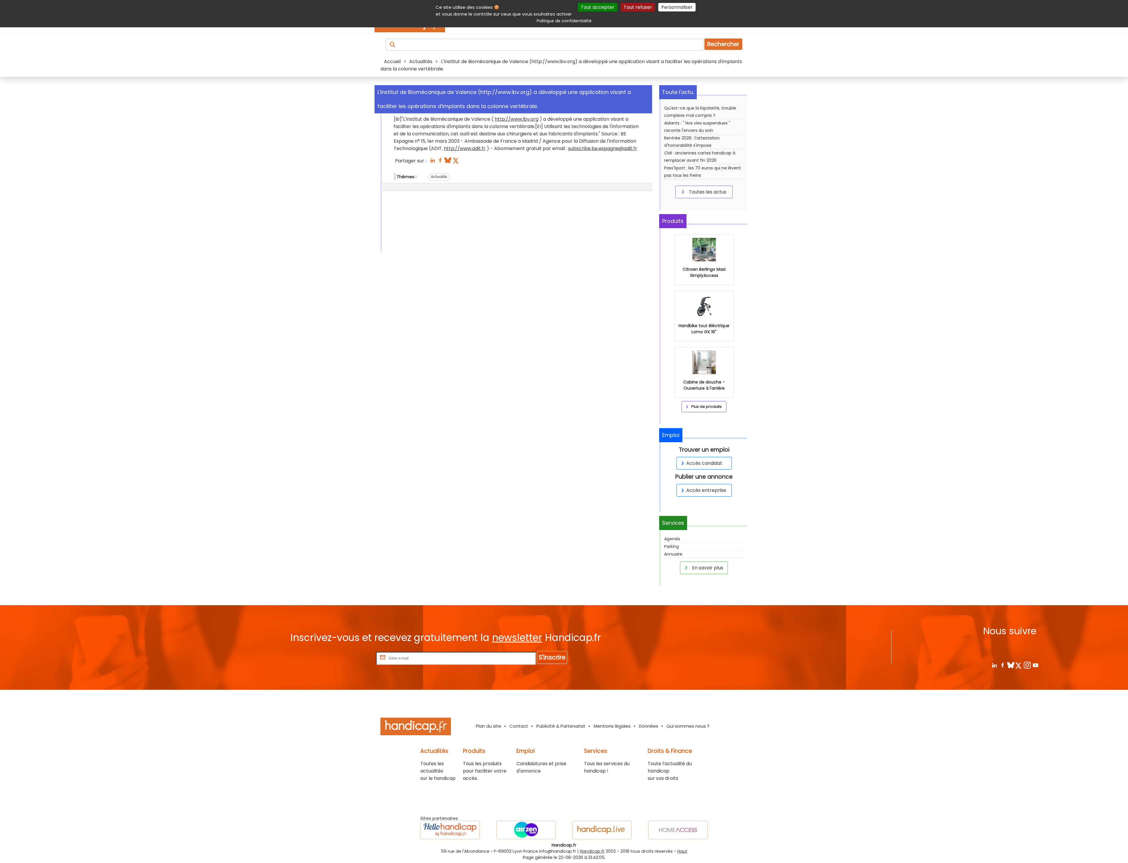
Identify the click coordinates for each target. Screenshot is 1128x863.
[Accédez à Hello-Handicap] (450, 830)
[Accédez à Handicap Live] (602, 830)
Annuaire (673, 554)
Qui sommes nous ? (688, 726)
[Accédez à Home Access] (678, 830)
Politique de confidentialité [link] (564, 21)
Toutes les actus (707, 192)
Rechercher (723, 44)
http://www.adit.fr (465, 148)
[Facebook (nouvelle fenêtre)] (440, 162)
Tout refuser (638, 7)
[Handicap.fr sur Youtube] (1035, 665)
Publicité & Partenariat (560, 726)
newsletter (517, 638)
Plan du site (488, 726)
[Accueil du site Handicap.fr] (415, 727)
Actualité (439, 176)
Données (648, 726)
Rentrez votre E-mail (351, 658)
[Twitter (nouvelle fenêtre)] (456, 162)
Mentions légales (612, 726)
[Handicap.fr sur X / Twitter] (1018, 665)
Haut (682, 851)
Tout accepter (598, 7)
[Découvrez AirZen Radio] (526, 830)
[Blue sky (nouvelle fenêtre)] (447, 162)
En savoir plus (707, 567)
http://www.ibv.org (516, 119)
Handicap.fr (592, 851)
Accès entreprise (706, 490)
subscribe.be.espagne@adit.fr (602, 148)
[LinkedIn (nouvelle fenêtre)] (432, 162)
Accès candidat (704, 463)
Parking (671, 546)
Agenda (672, 539)
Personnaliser (677, 7)
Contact (518, 726)
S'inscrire (552, 657)
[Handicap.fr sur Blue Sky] (1010, 665)
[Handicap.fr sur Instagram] (1027, 665)
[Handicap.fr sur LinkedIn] (994, 665)
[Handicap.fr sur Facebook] (1002, 665)
